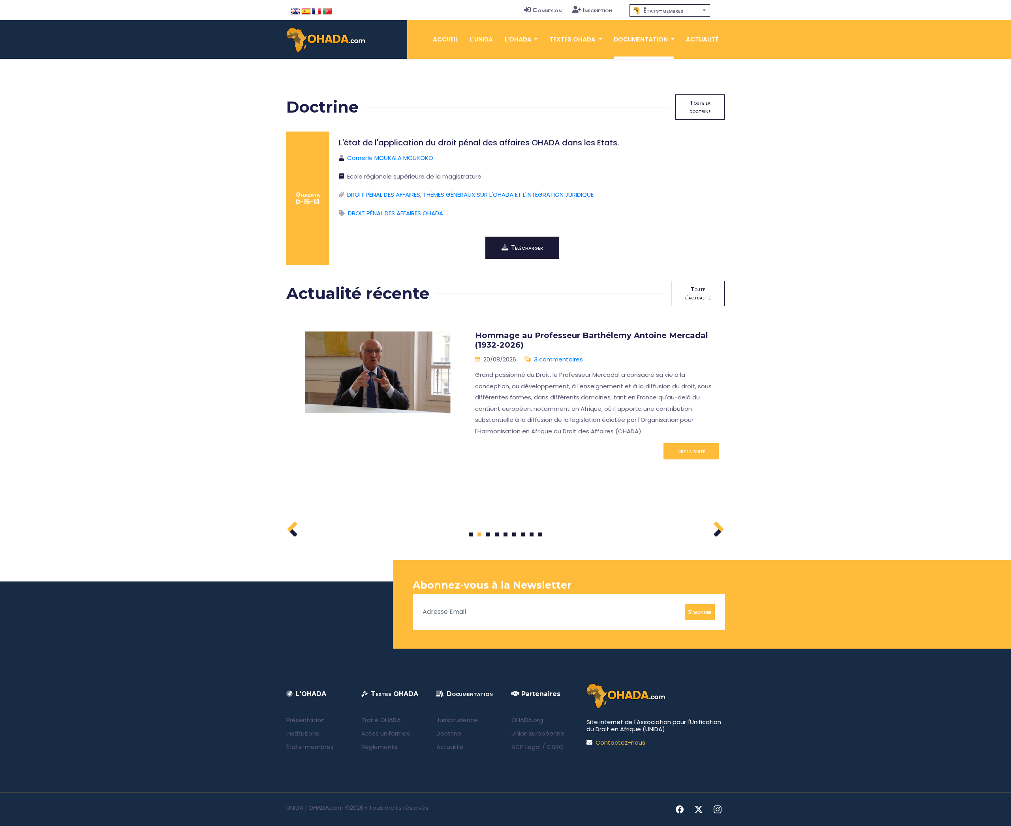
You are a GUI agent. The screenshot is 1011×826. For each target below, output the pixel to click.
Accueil (445, 39)
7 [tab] (523, 534)
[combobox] (670, 10)
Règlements (379, 747)
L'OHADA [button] (519, 39)
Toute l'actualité (697, 293)
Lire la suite (691, 451)
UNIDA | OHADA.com (315, 807)
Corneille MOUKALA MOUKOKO (390, 158)
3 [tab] (488, 534)
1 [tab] (471, 534)
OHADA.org (527, 720)
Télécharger (527, 247)
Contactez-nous (620, 742)
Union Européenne (537, 733)
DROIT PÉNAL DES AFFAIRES (383, 194)
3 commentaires (558, 359)
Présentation (305, 720)
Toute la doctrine (700, 107)
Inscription (597, 10)
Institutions (302, 733)
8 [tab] (532, 534)
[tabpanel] (505, 392)
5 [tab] (505, 534)
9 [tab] (540, 534)
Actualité (702, 39)
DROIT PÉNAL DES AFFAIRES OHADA (395, 213)
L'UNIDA (481, 39)
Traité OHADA (381, 720)
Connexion (547, 10)
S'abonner (700, 611)
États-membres (310, 747)
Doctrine (448, 733)
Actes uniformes (385, 733)
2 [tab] (479, 534)
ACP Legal (526, 747)
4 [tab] (497, 534)
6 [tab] (514, 534)
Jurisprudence (457, 720)
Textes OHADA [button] (573, 39)
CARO (555, 747)
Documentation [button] (641, 39)
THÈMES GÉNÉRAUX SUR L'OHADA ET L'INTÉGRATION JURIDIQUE (508, 194)
